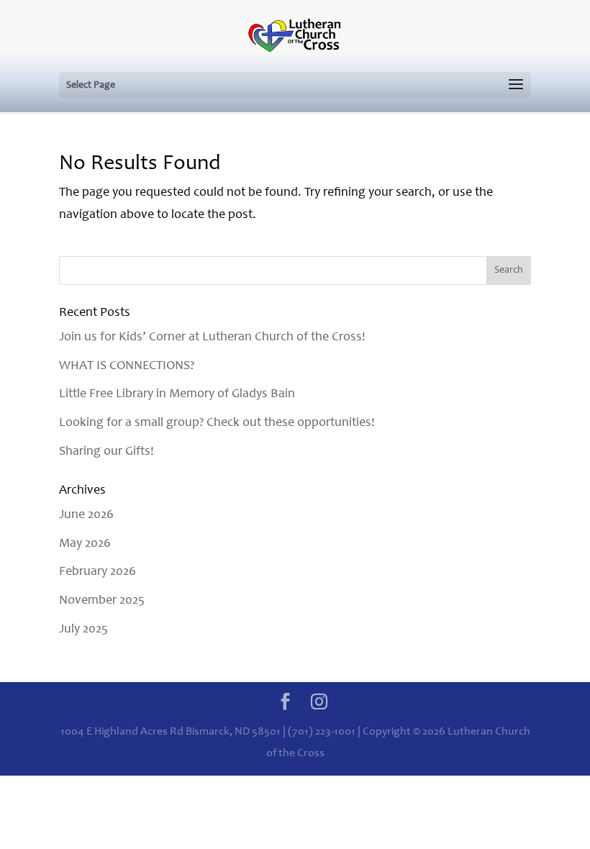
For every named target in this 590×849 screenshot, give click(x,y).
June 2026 (86, 515)
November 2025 (102, 600)
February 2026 (97, 572)
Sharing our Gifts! (106, 451)
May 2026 (85, 543)
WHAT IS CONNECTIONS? (126, 366)
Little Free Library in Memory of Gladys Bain (177, 394)
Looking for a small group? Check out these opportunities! (217, 423)
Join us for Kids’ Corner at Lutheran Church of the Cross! (212, 337)
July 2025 (83, 629)
